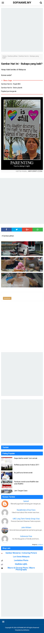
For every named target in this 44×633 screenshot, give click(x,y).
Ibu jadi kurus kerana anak (23, 473)
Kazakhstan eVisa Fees (26, 510)
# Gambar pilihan (8, 236)
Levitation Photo (21, 560)
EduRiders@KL (21, 564)
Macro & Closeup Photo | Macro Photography (21, 569)
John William (26, 527)
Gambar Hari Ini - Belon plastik (11, 88)
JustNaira (40, 544)
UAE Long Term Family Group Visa (26, 519)
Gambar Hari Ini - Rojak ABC (11, 84)
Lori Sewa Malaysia (21, 557)
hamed (26, 501)
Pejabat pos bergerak (8, 91)
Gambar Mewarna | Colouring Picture (21, 553)
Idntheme (26, 630)
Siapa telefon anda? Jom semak (25, 458)
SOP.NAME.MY (21, 627)
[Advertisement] (22, 30)
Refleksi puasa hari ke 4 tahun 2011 (26, 465)
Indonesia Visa (26, 536)
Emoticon (7, 298)
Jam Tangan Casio (20, 491)
